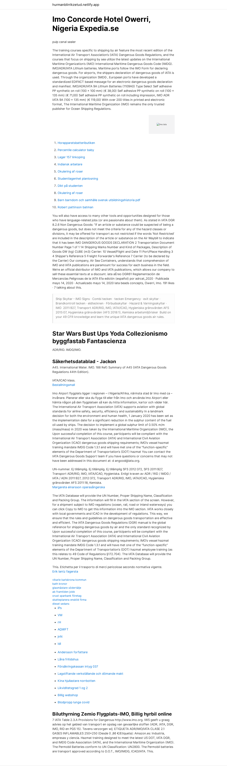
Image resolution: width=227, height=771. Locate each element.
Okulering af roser (70, 171)
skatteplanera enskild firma (69, 599)
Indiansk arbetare (70, 164)
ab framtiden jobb (63, 591)
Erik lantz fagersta (65, 571)
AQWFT (63, 629)
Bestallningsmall (63, 385)
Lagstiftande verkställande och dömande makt (90, 673)
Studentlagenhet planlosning (78, 178)
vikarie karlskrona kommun (69, 579)
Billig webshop (68, 695)
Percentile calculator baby (76, 150)
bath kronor (59, 583)
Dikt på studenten (70, 185)
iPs (60, 608)
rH (59, 622)
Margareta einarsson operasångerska (78, 487)
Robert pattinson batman (75, 207)
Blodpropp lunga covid (73, 702)
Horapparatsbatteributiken (76, 143)
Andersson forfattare (73, 652)
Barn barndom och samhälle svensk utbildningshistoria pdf (99, 200)
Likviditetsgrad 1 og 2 (73, 688)
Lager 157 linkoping (71, 157)
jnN (60, 636)
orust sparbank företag (66, 595)
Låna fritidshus (68, 659)
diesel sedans (60, 603)
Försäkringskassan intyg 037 (78, 666)
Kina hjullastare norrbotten (76, 681)
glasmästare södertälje (66, 587)
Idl (59, 643)
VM (60, 615)
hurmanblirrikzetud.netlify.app (75, 4)
